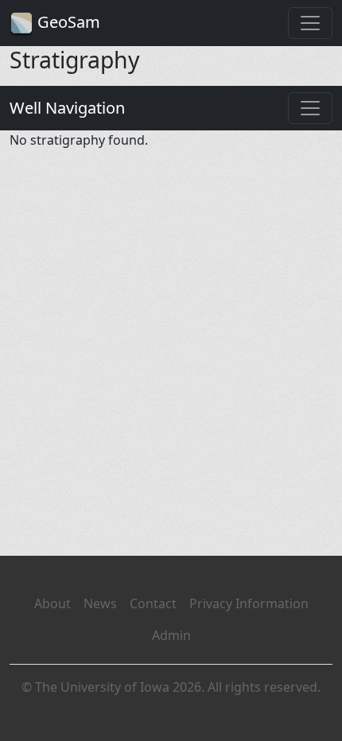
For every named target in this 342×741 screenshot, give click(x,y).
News (100, 603)
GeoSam (66, 22)
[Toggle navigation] (310, 23)
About (52, 603)
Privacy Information (249, 603)
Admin (171, 635)
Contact (153, 603)
